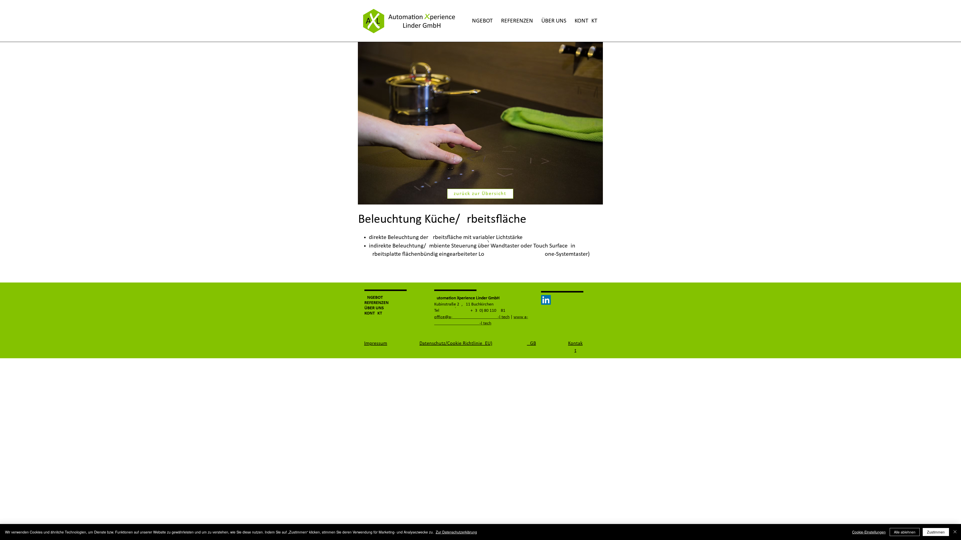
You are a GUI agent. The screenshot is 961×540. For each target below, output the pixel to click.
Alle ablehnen (904, 532)
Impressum (375, 343)
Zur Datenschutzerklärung (456, 532)
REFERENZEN (376, 302)
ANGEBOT (373, 297)
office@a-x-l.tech (472, 317)
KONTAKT (373, 313)
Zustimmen (936, 532)
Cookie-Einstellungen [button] (869, 532)
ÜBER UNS (374, 308)
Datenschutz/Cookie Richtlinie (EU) (455, 343)
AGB (531, 343)
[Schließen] (955, 532)
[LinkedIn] (546, 300)
